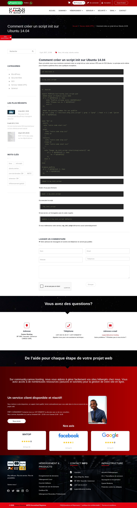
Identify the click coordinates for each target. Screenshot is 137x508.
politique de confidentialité (91, 505)
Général (14, 88)
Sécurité (102, 10)
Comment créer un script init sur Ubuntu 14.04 (112, 26)
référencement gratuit (16, 183)
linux (59, 52)
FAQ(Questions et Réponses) (70, 505)
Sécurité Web (16, 78)
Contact (122, 10)
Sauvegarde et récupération (110, 479)
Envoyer (91, 284)
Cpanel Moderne (107, 483)
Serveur (90, 10)
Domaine (62, 10)
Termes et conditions (109, 505)
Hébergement (76, 10)
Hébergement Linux (45, 479)
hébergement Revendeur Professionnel (52, 494)
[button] (69, 3)
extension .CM (13, 178)
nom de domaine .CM (16, 173)
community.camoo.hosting (29, 379)
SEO (12, 81)
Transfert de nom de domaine (49, 487)
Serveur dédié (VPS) (87, 26)
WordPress (15, 74)
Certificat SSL (43, 490)
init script (65, 52)
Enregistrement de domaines (48, 476)
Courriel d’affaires (45, 483)
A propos (77, 472)
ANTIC (29, 173)
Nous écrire (17, 421)
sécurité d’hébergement (109, 472)
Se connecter (94, 3)
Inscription (107, 3)
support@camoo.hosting (110, 335)
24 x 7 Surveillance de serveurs (112, 476)
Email (112, 10)
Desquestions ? (5, 37)
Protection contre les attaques (111, 487)
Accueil (52, 10)
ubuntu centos (74, 52)
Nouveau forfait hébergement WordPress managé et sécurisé (19, 116)
